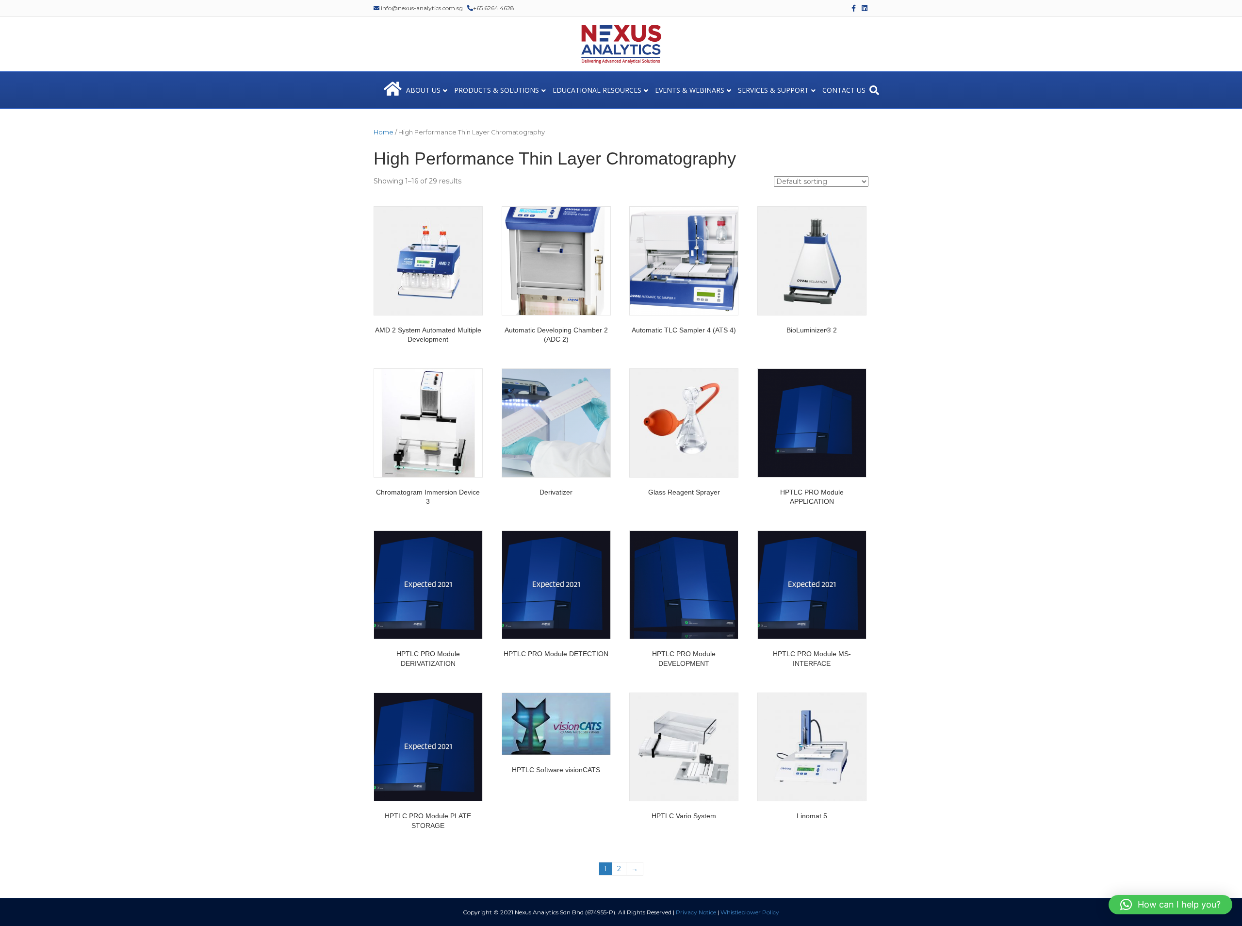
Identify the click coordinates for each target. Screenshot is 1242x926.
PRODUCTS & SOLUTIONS (496, 90)
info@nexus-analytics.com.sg (421, 8)
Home (383, 132)
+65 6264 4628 (493, 8)
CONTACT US (844, 90)
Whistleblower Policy (749, 912)
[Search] (874, 90)
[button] (1170, 904)
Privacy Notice (696, 912)
